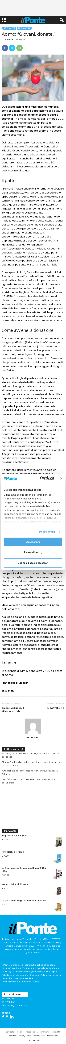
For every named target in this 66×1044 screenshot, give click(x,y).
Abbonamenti (43, 1032)
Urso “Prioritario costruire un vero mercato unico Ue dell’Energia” (28, 781)
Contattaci (12, 1035)
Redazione (30, 1032)
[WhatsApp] (19, 48)
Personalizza (31, 552)
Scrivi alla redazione (14, 1032)
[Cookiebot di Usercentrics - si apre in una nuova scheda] (41, 478)
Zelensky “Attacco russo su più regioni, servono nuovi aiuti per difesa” (31, 755)
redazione (8, 39)
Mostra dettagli (47, 531)
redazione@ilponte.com (14, 1005)
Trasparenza (52, 1035)
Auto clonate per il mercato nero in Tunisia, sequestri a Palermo (30, 772)
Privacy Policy (25, 1035)
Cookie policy (39, 1035)
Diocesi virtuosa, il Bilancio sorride (13, 709)
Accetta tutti (33, 541)
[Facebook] (5, 48)
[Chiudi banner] (61, 478)
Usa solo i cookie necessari (33, 562)
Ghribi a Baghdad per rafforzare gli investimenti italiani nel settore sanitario (31, 764)
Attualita (9, 28)
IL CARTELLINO (55, 707)
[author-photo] (33, 726)
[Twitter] (12, 48)
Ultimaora (24, 28)
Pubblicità (55, 1032)
